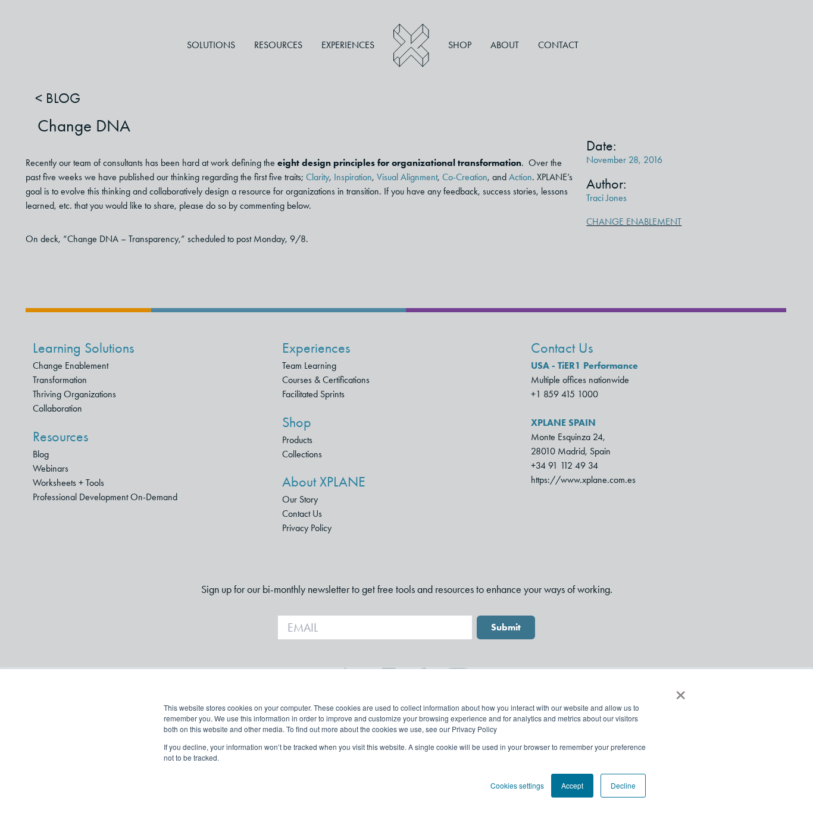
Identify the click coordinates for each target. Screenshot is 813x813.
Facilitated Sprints (313, 394)
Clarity (317, 177)
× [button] (680, 691)
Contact (558, 45)
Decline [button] (623, 785)
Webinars (50, 468)
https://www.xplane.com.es (583, 479)
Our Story (300, 499)
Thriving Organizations (74, 394)
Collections (302, 454)
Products (297, 439)
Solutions (211, 45)
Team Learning (309, 365)
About (504, 45)
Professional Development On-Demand (105, 497)
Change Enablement (633, 221)
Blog (41, 454)
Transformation (60, 379)
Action (520, 177)
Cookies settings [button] (517, 785)
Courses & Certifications (326, 379)
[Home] (411, 45)
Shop (459, 45)
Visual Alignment (407, 177)
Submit (506, 627)
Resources (278, 45)
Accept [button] (572, 785)
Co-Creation (464, 177)
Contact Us (302, 513)
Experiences (347, 45)
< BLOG (57, 98)
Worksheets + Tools (68, 482)
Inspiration (353, 177)
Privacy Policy (307, 527)
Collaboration (57, 408)
